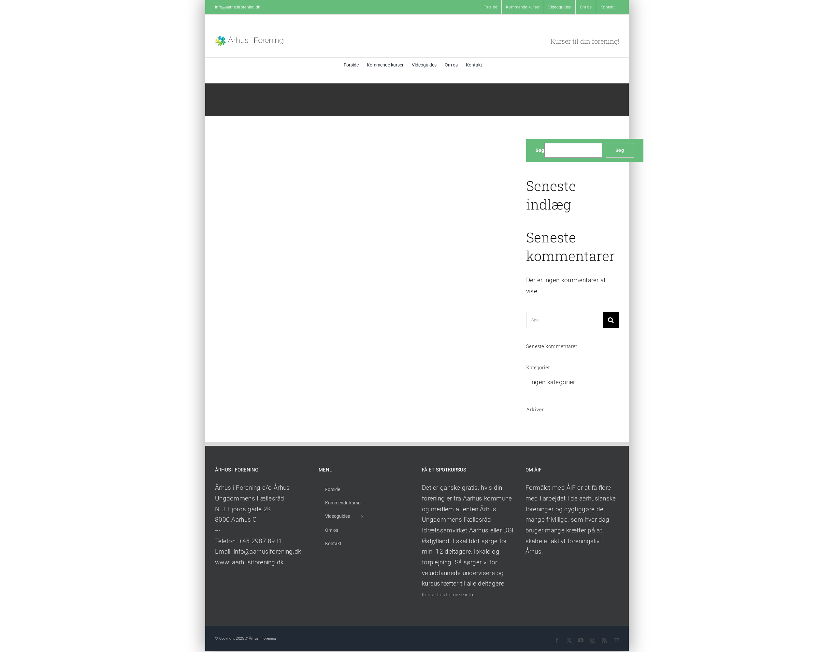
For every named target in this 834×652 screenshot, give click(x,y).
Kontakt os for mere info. (448, 594)
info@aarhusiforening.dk (237, 7)
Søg (540, 150)
